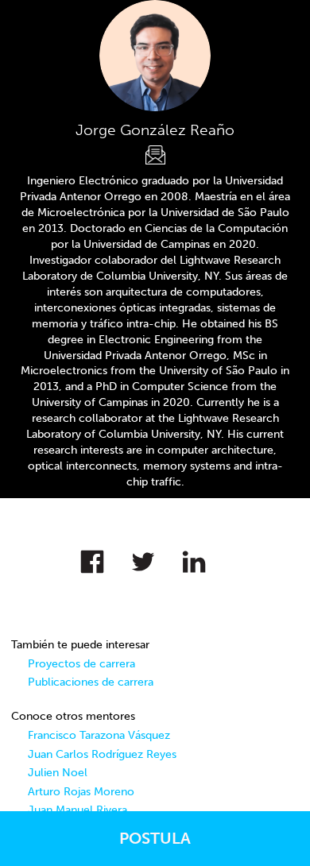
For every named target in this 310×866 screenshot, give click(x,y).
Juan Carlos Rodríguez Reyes (102, 754)
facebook (104, 557)
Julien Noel (57, 772)
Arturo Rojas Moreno (81, 791)
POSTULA (155, 838)
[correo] (155, 155)
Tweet (155, 557)
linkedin (206, 557)
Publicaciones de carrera (90, 682)
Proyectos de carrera (81, 664)
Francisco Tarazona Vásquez (99, 735)
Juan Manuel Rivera (77, 810)
